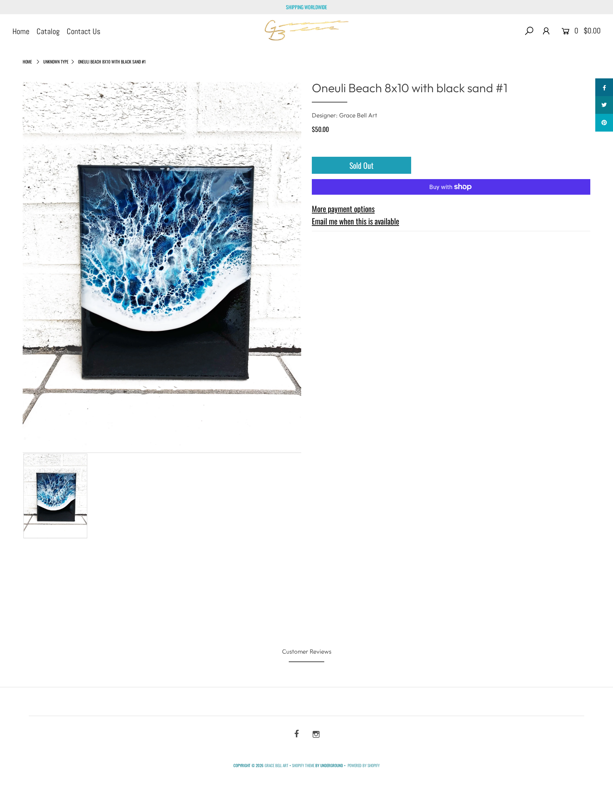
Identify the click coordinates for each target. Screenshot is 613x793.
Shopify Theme (303, 765)
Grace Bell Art (277, 765)
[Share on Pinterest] (604, 123)
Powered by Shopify (364, 765)
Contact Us (83, 31)
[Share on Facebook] (604, 87)
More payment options (343, 208)
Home (20, 31)
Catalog (48, 31)
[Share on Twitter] (604, 105)
